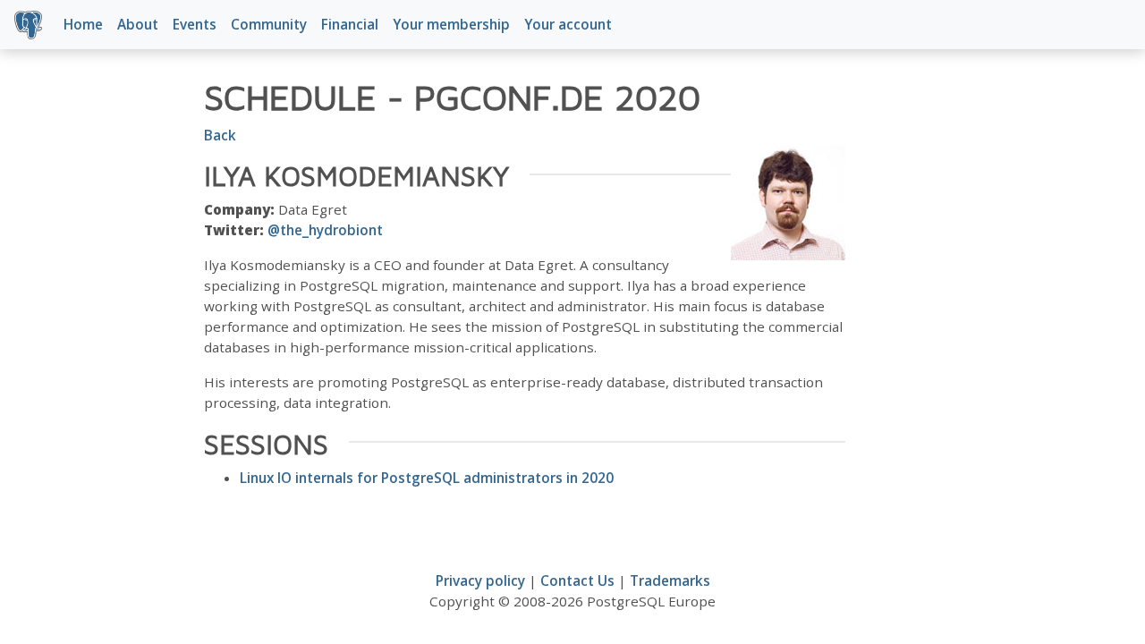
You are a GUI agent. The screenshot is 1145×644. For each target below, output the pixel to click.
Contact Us (577, 580)
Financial (349, 24)
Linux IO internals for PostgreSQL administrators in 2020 (427, 478)
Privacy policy (480, 580)
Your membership (451, 24)
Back (220, 135)
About (137, 24)
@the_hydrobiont (325, 230)
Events (194, 24)
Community (269, 24)
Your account (568, 24)
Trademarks (670, 580)
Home (83, 24)
